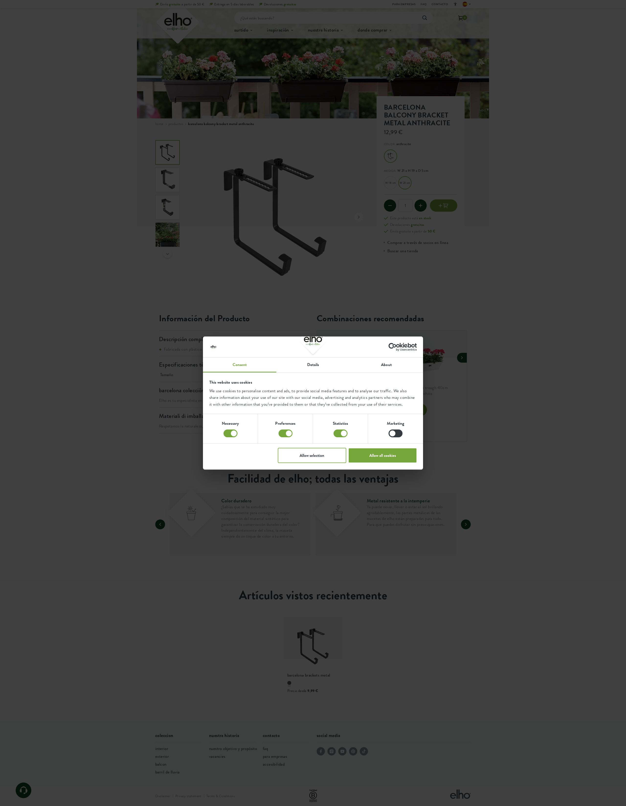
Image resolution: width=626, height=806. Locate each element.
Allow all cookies (382, 455)
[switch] (285, 433)
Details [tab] (313, 365)
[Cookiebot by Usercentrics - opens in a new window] (395, 347)
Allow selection (312, 455)
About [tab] (386, 365)
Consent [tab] (240, 365)
